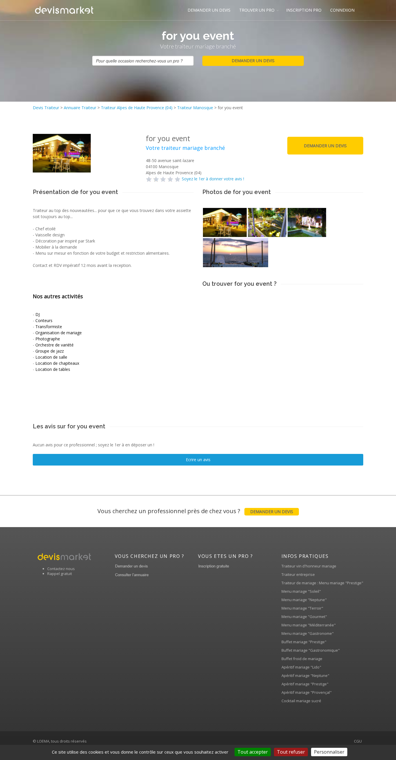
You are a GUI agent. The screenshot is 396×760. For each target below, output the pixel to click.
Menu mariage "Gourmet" (304, 616)
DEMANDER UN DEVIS (209, 10)
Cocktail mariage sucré (301, 700)
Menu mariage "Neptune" (304, 599)
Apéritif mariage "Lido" (301, 667)
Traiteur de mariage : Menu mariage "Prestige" (322, 582)
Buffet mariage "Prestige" (303, 641)
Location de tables (52, 369)
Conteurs (43, 320)
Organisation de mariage (58, 332)
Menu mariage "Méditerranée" (308, 625)
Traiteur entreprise (298, 574)
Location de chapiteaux (57, 363)
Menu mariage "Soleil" (301, 591)
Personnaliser (329, 752)
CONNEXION (342, 10)
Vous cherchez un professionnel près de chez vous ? (195, 511)
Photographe (47, 339)
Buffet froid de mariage (301, 658)
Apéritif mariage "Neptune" (305, 675)
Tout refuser (291, 752)
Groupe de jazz (49, 351)
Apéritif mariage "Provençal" (306, 692)
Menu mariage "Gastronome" (307, 633)
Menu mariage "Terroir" (302, 608)
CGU (358, 741)
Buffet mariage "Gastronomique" (310, 650)
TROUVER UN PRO (257, 10)
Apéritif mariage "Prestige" (304, 684)
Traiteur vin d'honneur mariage (308, 566)
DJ (37, 314)
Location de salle (51, 357)
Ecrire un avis (198, 459)
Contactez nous (61, 568)
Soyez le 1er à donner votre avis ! (213, 179)
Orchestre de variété (54, 345)
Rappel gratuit (59, 573)
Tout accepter (252, 752)
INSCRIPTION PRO (303, 10)
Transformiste (48, 326)
